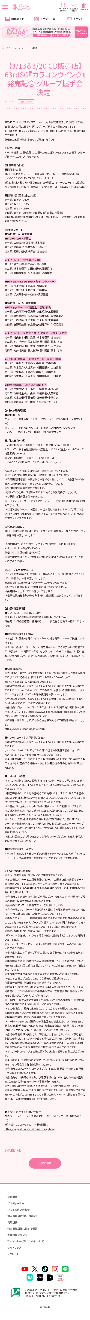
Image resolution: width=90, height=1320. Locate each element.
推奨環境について (17, 1235)
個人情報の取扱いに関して (22, 1216)
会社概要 (12, 1197)
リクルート (13, 1254)
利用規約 (12, 1222)
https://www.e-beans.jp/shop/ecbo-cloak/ (52, 711)
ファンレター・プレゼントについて (25, 1241)
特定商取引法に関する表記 (22, 1228)
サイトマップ (14, 1247)
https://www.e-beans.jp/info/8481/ (25, 729)
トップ (5, 48)
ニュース (16, 48)
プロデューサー (15, 1203)
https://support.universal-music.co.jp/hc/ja (30, 1129)
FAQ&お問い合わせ (18, 1209)
